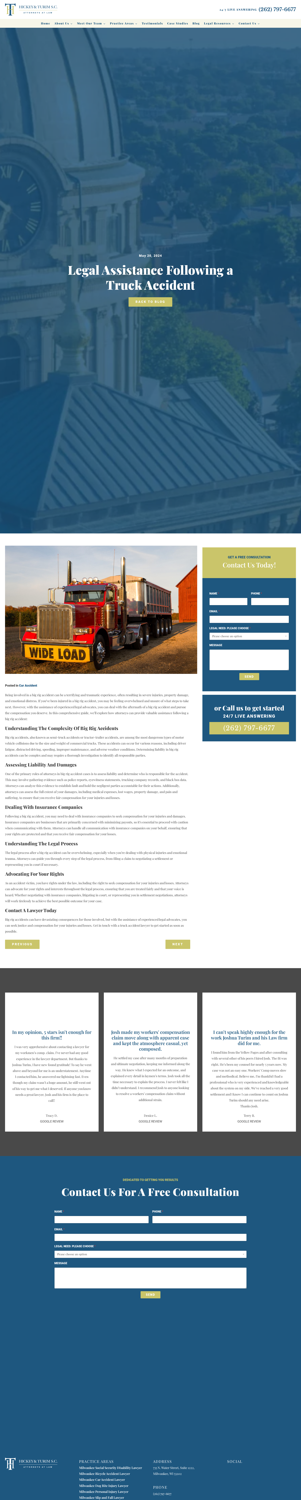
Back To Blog (150, 302)
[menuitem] (45, 23)
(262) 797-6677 (249, 728)
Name (214, 593)
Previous (22, 944)
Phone (256, 593)
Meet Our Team (89, 23)
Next (177, 944)
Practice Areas (122, 23)
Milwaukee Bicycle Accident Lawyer (104, 1474)
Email (214, 611)
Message (215, 645)
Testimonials (152, 23)
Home (45, 23)
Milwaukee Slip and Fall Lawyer (101, 1497)
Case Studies (177, 23)
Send (249, 676)
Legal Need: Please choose (230, 628)
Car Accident (28, 685)
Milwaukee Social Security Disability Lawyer (110, 1468)
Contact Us (247, 23)
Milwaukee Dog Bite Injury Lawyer (103, 1486)
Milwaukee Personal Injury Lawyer (103, 1492)
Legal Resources (217, 23)
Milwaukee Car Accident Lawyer (102, 1479)
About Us (61, 23)
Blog (196, 23)
